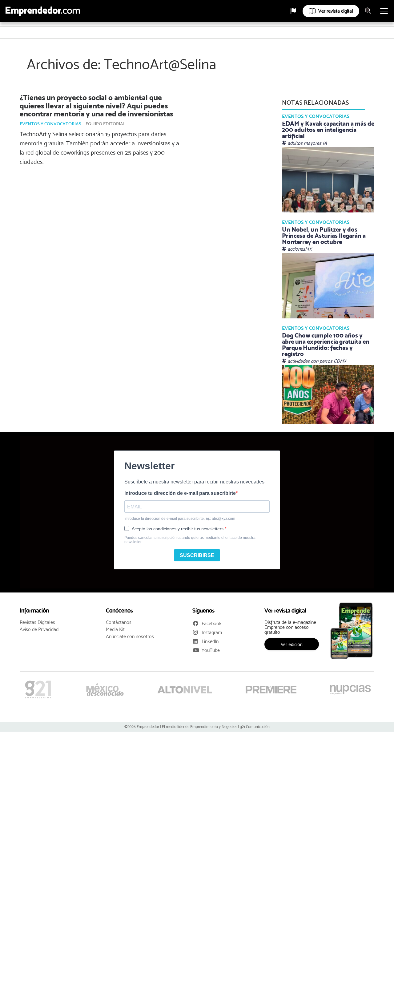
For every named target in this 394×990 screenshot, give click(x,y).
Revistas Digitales (37, 622)
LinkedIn (210, 641)
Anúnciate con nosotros (130, 636)
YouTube (211, 650)
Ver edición (292, 644)
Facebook (212, 623)
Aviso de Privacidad (39, 629)
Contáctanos (118, 622)
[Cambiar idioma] (293, 11)
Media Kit (115, 629)
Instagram (212, 632)
